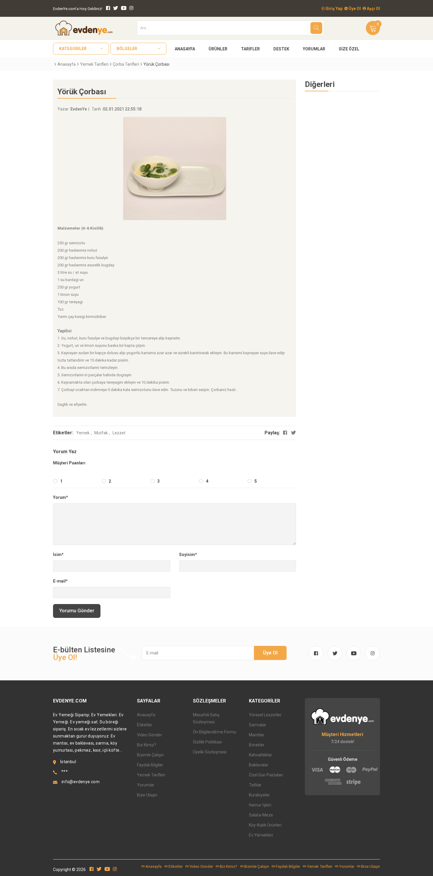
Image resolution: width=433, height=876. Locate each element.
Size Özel (349, 49)
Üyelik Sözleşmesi (210, 752)
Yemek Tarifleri (94, 64)
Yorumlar (314, 49)
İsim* (58, 554)
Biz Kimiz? (146, 745)
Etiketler (144, 724)
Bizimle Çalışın (150, 755)
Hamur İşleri (260, 805)
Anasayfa (185, 49)
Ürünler (218, 49)
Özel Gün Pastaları (266, 775)
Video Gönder (149, 735)
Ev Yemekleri (261, 835)
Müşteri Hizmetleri (342, 734)
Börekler (257, 745)
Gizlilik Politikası (207, 742)
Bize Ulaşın (147, 795)
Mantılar (256, 735)
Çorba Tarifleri (126, 64)
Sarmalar (257, 724)
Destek (281, 49)
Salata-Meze (261, 815)
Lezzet (119, 432)
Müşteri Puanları (69, 463)
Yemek (83, 432)
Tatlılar (255, 785)
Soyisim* (188, 554)
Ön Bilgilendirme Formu (214, 732)
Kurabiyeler (259, 795)
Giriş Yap (334, 8)
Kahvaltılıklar (260, 755)
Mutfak (101, 432)
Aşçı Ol (373, 8)
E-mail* (60, 581)
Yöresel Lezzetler (265, 714)
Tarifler (250, 49)
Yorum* (60, 497)
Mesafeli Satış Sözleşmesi (206, 718)
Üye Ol (354, 8)
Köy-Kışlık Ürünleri (265, 825)
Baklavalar (258, 765)
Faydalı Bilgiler (150, 765)
